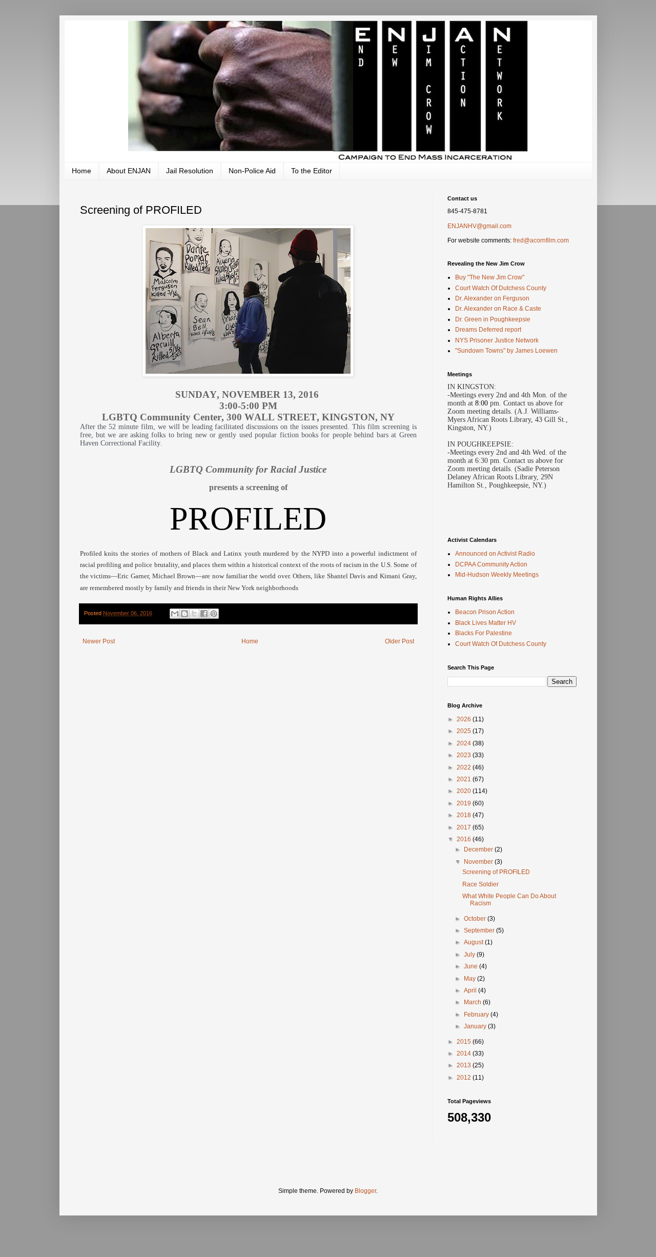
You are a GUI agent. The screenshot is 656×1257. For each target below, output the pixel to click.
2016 (465, 839)
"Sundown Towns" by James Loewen (506, 350)
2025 (465, 731)
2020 (465, 791)
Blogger (365, 1190)
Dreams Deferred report (488, 329)
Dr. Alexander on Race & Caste (498, 308)
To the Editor (311, 171)
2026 (465, 719)
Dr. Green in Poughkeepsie (492, 319)
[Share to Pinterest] (214, 614)
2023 (465, 755)
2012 (465, 1077)
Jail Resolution (189, 171)
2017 (465, 827)
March (473, 1002)
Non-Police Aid (252, 171)
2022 (465, 767)
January (476, 1026)
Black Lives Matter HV (485, 622)
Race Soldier (480, 884)
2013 (465, 1065)
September (480, 930)
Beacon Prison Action (485, 612)
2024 (465, 743)
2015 (465, 1041)
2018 (465, 815)
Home (81, 171)
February (477, 1014)
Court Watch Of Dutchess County (500, 288)
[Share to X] (194, 614)
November (479, 861)
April (471, 990)
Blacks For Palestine (483, 633)
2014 (465, 1053)
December (479, 849)
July (470, 954)
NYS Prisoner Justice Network (497, 340)
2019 (465, 803)
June (471, 966)
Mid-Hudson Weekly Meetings (497, 574)
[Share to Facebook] (204, 614)
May (470, 978)
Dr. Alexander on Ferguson (492, 298)
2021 (465, 779)
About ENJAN (129, 171)
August (474, 942)
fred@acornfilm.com (541, 240)
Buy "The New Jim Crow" (489, 277)
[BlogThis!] (184, 614)
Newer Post (99, 641)
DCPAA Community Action (491, 564)
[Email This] (175, 614)
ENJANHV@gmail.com (479, 226)
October (475, 918)
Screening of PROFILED (496, 872)
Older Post (399, 641)
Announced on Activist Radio (495, 553)
